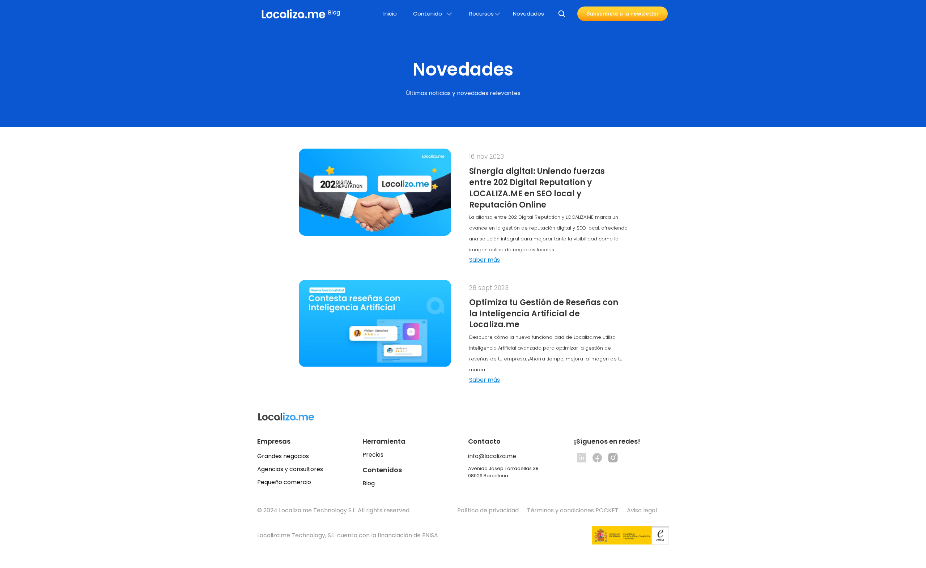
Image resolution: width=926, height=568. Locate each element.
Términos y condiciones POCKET (573, 510)
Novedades (528, 13)
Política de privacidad (488, 510)
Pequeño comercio (284, 482)
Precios (372, 454)
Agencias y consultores (290, 469)
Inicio (390, 13)
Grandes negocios (283, 456)
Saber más (484, 260)
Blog (368, 483)
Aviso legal (642, 510)
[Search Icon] (562, 14)
